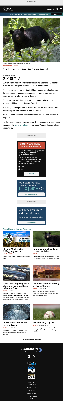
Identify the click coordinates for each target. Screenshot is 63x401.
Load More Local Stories (31, 340)
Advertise (31, 390)
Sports (35, 325)
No (22, 169)
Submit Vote (31, 173)
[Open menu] (61, 9)
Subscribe (31, 222)
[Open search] (57, 9)
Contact (31, 382)
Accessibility (32, 385)
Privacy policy (31, 396)
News (16, 66)
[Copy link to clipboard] (19, 78)
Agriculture (7, 254)
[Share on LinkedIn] (11, 78)
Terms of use (32, 393)
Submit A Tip (31, 387)
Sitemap (31, 399)
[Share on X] (7, 78)
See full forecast (31, 194)
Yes (22, 167)
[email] (15, 78)
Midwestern (7, 66)
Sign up (56, 14)
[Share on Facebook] (4, 78)
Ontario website (21, 125)
